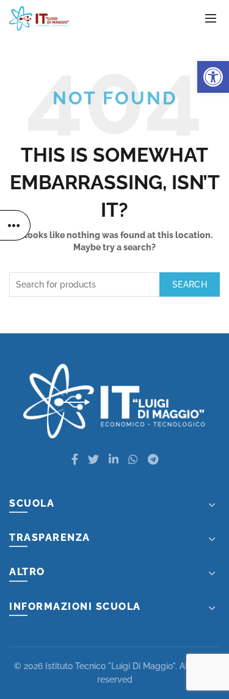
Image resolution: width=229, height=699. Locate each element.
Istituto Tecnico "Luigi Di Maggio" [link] (110, 666)
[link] (213, 77)
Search (189, 284)
